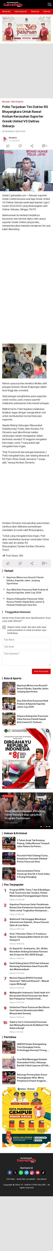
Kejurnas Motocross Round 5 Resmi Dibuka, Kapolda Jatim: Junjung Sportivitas (25, 580)
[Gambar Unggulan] (26, 170)
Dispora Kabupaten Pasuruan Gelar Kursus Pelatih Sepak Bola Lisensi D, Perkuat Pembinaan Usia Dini (26, 601)
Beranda (6, 102)
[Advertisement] (26, 71)
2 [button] (44, 826)
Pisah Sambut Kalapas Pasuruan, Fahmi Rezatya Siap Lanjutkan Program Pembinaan (25, 814)
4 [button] (49, 826)
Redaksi (13, 137)
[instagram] (32, 1172)
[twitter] (15, 1172)
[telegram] (26, 1172)
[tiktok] (43, 1172)
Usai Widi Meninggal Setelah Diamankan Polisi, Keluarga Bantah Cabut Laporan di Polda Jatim (33, 1064)
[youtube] (37, 1172)
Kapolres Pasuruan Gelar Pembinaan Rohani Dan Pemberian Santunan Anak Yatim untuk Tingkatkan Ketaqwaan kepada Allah (30, 909)
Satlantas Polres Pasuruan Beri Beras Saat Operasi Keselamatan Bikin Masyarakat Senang (30, 1010)
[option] (26, 810)
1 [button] (41, 826)
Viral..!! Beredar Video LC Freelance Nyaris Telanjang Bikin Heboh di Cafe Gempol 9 (29, 937)
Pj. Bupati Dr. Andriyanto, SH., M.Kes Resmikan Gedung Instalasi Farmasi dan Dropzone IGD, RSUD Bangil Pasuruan (29, 953)
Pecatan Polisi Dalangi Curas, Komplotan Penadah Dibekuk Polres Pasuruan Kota (32, 858)
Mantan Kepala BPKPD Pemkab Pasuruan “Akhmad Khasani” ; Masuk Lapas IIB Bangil (29, 981)
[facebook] (10, 1172)
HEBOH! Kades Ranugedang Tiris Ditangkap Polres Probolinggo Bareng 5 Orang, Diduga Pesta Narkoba (32, 1048)
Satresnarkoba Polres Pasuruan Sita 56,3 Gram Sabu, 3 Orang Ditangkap (33, 874)
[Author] (5, 139)
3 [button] (47, 826)
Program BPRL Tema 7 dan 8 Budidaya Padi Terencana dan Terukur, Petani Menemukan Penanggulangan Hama (30, 892)
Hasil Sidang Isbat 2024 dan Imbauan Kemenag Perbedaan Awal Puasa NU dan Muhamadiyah (29, 966)
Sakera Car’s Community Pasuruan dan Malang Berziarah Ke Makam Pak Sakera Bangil (29, 1025)
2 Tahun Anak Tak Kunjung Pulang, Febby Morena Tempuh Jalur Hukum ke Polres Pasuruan (33, 845)
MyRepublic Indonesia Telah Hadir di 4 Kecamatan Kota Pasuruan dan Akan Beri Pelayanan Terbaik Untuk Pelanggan (30, 997)
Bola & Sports (17, 102)
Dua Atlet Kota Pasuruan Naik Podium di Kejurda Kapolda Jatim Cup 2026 (27, 591)
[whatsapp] (21, 1172)
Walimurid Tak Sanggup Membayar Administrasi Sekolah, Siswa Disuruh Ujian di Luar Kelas (29, 922)
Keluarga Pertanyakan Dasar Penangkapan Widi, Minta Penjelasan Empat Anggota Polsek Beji (32, 1079)
